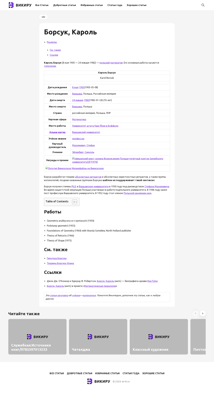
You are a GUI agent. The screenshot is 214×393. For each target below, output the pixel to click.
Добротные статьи (64, 5)
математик (116, 62)
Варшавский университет (86, 132)
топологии (50, 66)
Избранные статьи (92, 5)
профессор (78, 138)
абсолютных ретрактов (88, 177)
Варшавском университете (94, 186)
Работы (52, 211)
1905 (81, 87)
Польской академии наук (137, 193)
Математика (79, 119)
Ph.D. (73, 186)
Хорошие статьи (136, 5)
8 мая (75, 87)
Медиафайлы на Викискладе (88, 168)
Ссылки (54, 55)
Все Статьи (41, 5)
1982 (86, 100)
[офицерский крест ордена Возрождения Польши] (100, 158)
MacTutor (152, 281)
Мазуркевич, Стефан (83, 145)
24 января (77, 100)
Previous (195, 313)
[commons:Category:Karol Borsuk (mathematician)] (58, 168)
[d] (88, 162)
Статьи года (114, 5)
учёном (76, 295)
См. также (55, 50)
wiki (43, 17)
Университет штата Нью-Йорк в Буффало (95, 125)
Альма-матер (57, 132)
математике (89, 295)
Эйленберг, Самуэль (83, 152)
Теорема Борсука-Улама (60, 263)
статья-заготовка (59, 295)
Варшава (77, 93)
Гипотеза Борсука (57, 258)
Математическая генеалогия (100, 286)
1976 (94, 162)
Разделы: (52, 42)
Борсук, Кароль (105, 281)
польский (104, 62)
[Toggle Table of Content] (73, 201)
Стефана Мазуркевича (157, 186)
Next (203, 313)
